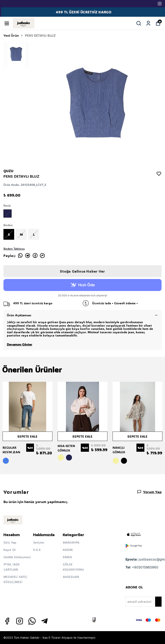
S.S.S (37, 550)
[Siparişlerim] (148, 23)
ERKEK (67, 557)
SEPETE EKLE (27, 436)
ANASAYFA (71, 542)
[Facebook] (7, 621)
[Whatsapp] (32, 621)
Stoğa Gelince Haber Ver (82, 271)
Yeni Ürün (11, 35)
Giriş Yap (9, 542)
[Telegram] (44, 621)
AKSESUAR (71, 577)
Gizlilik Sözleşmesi (17, 557)
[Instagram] (19, 621)
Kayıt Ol (9, 550)
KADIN (68, 550)
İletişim (38, 542)
